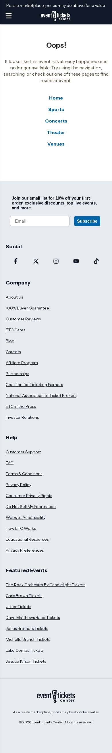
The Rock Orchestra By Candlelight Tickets (45, 584)
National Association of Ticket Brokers (41, 395)
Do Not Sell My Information (31, 506)
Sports (56, 109)
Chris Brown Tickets (24, 595)
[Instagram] (56, 261)
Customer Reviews (23, 319)
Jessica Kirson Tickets (26, 661)
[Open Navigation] (8, 16)
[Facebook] (16, 261)
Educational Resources (27, 539)
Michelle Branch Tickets (28, 639)
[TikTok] (96, 261)
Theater (56, 132)
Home (56, 98)
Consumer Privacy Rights (29, 495)
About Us (14, 297)
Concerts (56, 121)
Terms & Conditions (24, 473)
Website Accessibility (25, 517)
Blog (10, 340)
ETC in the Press (21, 406)
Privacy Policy (18, 484)
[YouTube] (76, 261)
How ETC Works (21, 528)
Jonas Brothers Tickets (27, 628)
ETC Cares (15, 329)
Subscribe (87, 221)
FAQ (9, 462)
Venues (56, 144)
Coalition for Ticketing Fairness (34, 384)
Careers (13, 351)
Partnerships (17, 373)
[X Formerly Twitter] (36, 261)
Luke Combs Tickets (24, 650)
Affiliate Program (22, 362)
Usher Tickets (18, 606)
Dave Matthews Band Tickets (33, 617)
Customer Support (23, 451)
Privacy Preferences (25, 550)
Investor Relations (22, 417)
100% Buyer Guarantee (27, 308)
